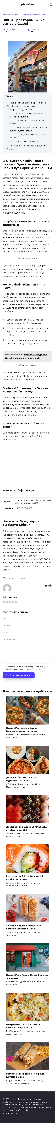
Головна (6, 14)
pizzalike (27, 4)
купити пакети (10, 1113)
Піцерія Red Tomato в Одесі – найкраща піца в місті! (23, 1026)
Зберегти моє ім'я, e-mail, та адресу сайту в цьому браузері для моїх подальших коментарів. (27, 668)
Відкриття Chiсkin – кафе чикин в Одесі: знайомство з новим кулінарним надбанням (26, 106)
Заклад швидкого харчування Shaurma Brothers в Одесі (23, 927)
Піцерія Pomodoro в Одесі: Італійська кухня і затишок (21, 729)
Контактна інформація (27, 141)
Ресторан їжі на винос (15, 578)
